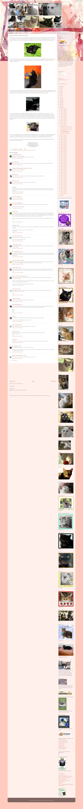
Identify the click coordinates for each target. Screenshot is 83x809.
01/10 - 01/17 (63, 191)
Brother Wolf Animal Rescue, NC (64, 780)
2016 (61, 98)
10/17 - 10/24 (63, 123)
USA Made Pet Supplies (62, 747)
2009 (61, 195)
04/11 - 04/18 (63, 172)
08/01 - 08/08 (63, 148)
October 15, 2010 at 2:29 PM (17, 321)
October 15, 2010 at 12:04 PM (17, 264)
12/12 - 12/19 (63, 111)
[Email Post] (25, 149)
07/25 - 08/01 (63, 150)
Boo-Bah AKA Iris (15, 267)
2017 (61, 97)
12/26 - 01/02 (63, 108)
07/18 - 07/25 (63, 151)
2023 (61, 89)
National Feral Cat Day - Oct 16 (66, 126)
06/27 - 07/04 (63, 156)
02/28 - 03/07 (63, 181)
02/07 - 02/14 (63, 185)
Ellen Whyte (14, 180)
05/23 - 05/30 (63, 163)
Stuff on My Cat (61, 785)
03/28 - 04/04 (63, 175)
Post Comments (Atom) (19, 383)
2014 (61, 101)
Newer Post (12, 381)
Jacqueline (14, 161)
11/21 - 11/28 (63, 116)
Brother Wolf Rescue (34, 113)
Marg (13, 187)
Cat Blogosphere (61, 781)
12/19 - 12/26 (63, 110)
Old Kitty (14, 211)
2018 (61, 95)
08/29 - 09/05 (63, 142)
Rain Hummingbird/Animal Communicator (65, 784)
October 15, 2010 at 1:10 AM (17, 164)
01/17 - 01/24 (63, 190)
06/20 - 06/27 (63, 157)
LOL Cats (60, 783)
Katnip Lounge (15, 298)
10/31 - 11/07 (63, 120)
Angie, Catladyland (16, 324)
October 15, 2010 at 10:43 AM (17, 256)
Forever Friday (26, 150)
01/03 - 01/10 (63, 193)
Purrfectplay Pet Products (63, 740)
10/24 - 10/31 (63, 122)
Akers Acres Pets (61, 743)
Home (11, 30)
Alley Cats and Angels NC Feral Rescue (65, 776)
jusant (45, 800)
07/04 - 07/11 (63, 154)
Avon (13, 150)
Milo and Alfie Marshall (16, 251)
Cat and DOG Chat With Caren (18, 355)
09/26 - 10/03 (63, 136)
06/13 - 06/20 (63, 159)
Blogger (52, 800)
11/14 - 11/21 (63, 117)
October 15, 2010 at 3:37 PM (17, 336)
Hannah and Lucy (15, 244)
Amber (13, 339)
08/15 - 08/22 (63, 145)
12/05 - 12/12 (63, 113)
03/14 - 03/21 (63, 178)
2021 (61, 91)
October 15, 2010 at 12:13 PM (17, 285)
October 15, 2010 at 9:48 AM (17, 248)
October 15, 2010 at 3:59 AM (17, 177)
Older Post (53, 381)
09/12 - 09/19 (63, 139)
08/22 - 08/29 (63, 144)
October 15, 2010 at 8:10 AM (17, 232)
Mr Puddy (14, 174)
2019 (61, 94)
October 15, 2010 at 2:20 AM (17, 171)
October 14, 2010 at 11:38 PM (17, 158)
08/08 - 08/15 (63, 147)
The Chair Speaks (15, 154)
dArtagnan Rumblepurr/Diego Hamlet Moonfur (21, 168)
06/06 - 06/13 (63, 160)
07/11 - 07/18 (63, 153)
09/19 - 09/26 (63, 138)
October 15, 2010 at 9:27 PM (17, 358)
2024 (61, 88)
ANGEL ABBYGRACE (16, 304)
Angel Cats (29, 30)
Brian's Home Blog (15, 196)
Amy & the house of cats (17, 260)
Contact (23, 30)
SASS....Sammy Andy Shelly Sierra (18, 276)
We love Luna (14, 331)
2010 (61, 107)
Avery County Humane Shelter (41, 90)
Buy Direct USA (61, 746)
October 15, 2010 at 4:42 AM (17, 183)
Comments (62, 75)
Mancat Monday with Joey (65, 133)
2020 (61, 92)
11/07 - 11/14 (63, 119)
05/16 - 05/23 (63, 165)
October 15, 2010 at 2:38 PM (17, 327)
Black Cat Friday (17, 150)
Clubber (22, 150)
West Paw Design (61, 744)
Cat (12, 316)
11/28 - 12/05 (63, 114)
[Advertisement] (32, 372)
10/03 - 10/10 (63, 135)
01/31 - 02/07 (63, 187)
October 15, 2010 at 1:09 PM (17, 301)
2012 (61, 104)
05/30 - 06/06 (63, 162)
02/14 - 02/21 (63, 184)
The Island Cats (15, 288)
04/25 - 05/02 (63, 169)
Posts (61, 73)
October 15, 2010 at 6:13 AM (17, 193)
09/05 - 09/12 (63, 141)
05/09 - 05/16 (63, 166)
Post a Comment (14, 360)
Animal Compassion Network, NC (64, 777)
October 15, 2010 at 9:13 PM (17, 352)
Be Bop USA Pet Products (63, 742)
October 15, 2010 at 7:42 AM (17, 208)
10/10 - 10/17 (63, 125)
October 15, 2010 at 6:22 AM (17, 199)
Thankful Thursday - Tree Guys (66, 129)
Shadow (34, 150)
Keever (31, 150)
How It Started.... (17, 30)
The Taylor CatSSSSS (16, 203)
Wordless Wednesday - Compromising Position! (65, 131)
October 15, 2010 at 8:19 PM (17, 342)
